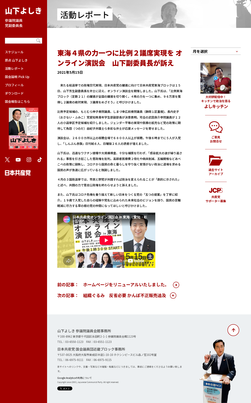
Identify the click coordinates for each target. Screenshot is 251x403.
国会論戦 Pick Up (17, 76)
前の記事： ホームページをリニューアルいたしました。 (113, 284)
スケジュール (14, 52)
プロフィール (14, 85)
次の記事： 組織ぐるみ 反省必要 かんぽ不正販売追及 (111, 295)
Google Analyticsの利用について (74, 377)
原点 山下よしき (16, 60)
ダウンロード (14, 93)
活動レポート (14, 68)
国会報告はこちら (17, 101)
